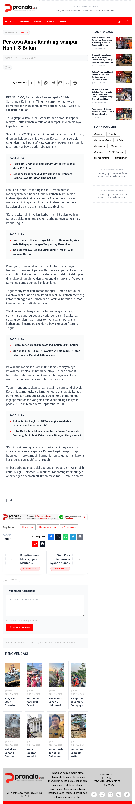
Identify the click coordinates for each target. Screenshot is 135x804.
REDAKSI (107, 777)
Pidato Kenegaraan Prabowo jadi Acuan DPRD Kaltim (45, 345)
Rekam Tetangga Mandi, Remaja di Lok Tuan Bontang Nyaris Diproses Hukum (102, 76)
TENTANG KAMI (106, 774)
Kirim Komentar (22, 627)
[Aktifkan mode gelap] (119, 21)
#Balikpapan (99, 146)
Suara (64, 21)
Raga (38, 21)
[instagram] (110, 794)
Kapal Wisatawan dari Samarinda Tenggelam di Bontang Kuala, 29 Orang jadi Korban (102, 41)
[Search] (127, 21)
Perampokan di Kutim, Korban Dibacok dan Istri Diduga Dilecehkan (103, 111)
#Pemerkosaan (69, 527)
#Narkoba (98, 152)
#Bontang (98, 134)
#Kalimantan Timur (48, 527)
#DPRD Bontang (116, 152)
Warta (10, 21)
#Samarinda (27, 527)
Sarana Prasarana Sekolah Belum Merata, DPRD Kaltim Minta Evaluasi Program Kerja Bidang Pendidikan (102, 94)
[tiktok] (127, 794)
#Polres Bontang (101, 157)
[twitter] (102, 794)
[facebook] (94, 794)
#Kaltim (120, 140)
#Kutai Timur (121, 157)
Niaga (24, 21)
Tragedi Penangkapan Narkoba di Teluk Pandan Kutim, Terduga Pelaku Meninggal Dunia (102, 58)
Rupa (50, 21)
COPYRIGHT (110, 784)
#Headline (113, 134)
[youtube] (119, 794)
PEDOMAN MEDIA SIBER (107, 781)
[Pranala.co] (24, 778)
